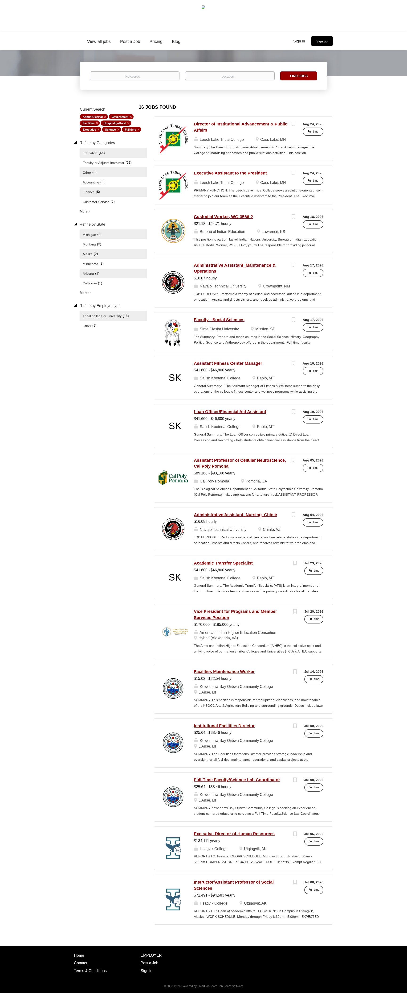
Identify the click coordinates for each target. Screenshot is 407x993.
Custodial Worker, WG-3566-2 (223, 216)
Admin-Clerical (93, 117)
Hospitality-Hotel (115, 123)
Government (120, 117)
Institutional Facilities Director (224, 725)
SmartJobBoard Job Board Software (220, 986)
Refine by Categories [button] (97, 143)
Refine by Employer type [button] (100, 306)
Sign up (322, 41)
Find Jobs (299, 76)
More (84, 211)
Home (79, 955)
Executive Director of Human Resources (234, 833)
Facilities (89, 123)
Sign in (299, 41)
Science (110, 129)
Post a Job (149, 963)
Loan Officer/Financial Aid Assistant (230, 411)
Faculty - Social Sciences (219, 319)
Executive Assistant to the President (230, 173)
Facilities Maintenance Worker (224, 671)
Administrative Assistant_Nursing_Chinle (235, 514)
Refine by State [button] (92, 224)
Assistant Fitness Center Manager (228, 363)
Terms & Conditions (90, 971)
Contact (80, 963)
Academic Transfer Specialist (223, 563)
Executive (89, 129)
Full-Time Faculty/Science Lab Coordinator (237, 779)
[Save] (293, 125)
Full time (130, 129)
